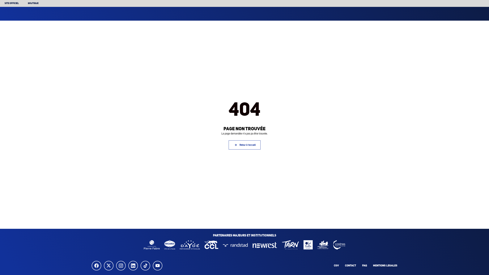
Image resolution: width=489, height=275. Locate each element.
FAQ (364, 265)
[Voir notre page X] (109, 265)
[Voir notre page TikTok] (146, 265)
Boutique (33, 3)
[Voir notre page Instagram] (122, 265)
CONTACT (350, 265)
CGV (336, 265)
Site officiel (12, 3)
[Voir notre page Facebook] (97, 265)
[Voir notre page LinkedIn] (134, 265)
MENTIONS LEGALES (385, 265)
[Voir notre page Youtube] (158, 265)
